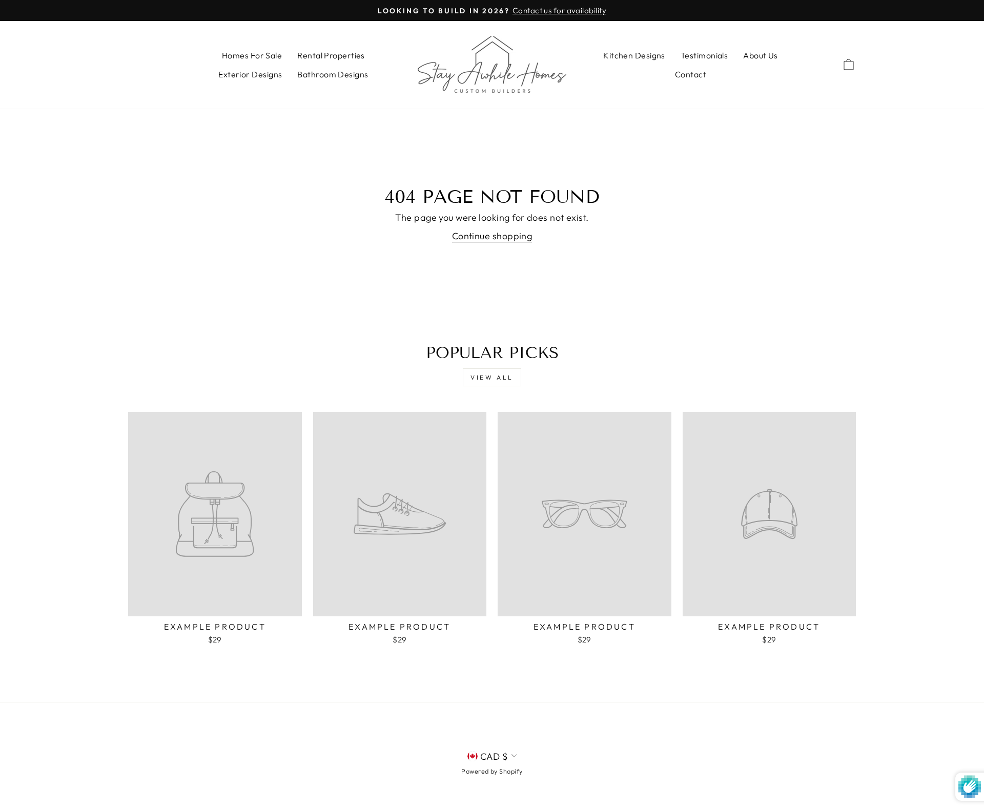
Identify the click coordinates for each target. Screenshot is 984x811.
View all (492, 377)
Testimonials (704, 55)
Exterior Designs (250, 74)
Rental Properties (331, 55)
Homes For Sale (252, 55)
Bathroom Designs (332, 74)
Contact (690, 74)
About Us (760, 55)
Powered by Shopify (491, 771)
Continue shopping (492, 236)
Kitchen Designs (634, 55)
